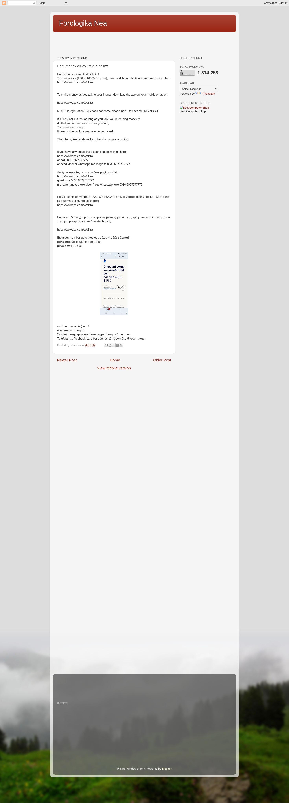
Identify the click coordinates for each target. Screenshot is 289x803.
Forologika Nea (83, 23)
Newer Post (67, 360)
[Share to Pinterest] (121, 345)
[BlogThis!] (110, 345)
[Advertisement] (124, 42)
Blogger (166, 768)
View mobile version (114, 368)
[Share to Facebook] (117, 345)
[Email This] (106, 345)
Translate (209, 93)
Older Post (162, 360)
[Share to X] (114, 345)
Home (115, 360)
